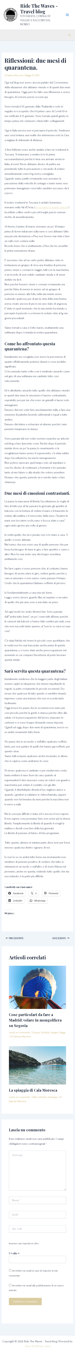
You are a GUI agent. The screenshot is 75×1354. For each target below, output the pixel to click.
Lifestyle (45, 1032)
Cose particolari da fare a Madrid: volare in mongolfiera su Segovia (35, 1020)
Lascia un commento (19, 1032)
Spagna (54, 1032)
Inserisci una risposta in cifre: (24, 1243)
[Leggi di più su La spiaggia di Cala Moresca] (37, 1065)
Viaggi (62, 1032)
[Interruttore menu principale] (67, 15)
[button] (69, 35)
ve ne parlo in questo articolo (52, 207)
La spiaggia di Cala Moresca (33, 1090)
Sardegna (52, 1097)
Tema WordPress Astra (37, 1346)
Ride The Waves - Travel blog (39, 9)
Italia (34, 1097)
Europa (36, 1032)
